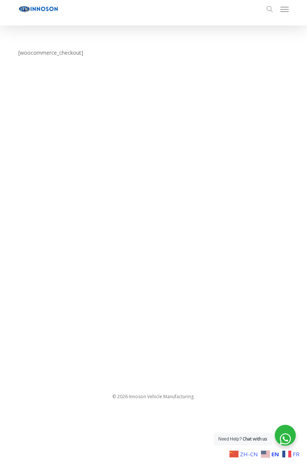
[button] (284, 9)
